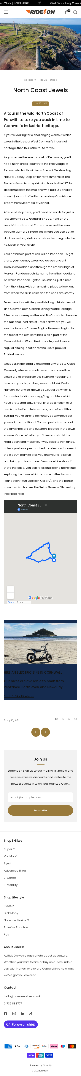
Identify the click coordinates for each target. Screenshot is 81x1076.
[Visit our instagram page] (14, 1013)
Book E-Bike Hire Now (19, 696)
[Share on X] (62, 719)
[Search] (75, 12)
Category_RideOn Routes (40, 79)
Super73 (10, 849)
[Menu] (6, 12)
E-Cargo (10, 878)
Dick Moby (11, 913)
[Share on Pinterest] (69, 719)
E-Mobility (10, 885)
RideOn (9, 906)
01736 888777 (13, 1003)
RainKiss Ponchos (16, 927)
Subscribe (40, 810)
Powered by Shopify (41, 1065)
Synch (8, 863)
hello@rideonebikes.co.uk (22, 996)
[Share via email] (75, 719)
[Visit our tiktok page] (31, 1013)
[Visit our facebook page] (5, 1013)
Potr (7, 934)
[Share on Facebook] (56, 719)
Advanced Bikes (15, 871)
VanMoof (10, 856)
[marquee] (40, 3)
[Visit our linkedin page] (22, 1013)
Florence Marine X (16, 920)
